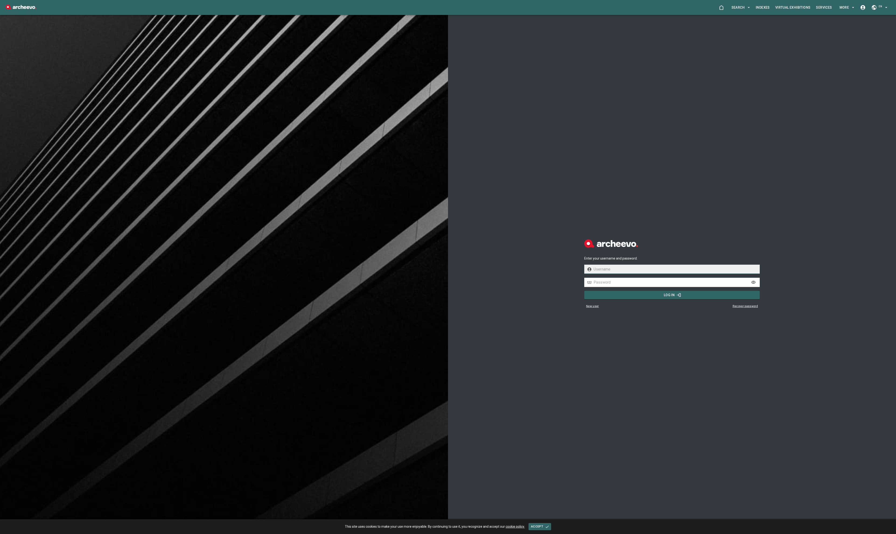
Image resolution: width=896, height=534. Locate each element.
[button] (740, 7)
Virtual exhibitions (793, 7)
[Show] (753, 282)
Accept (537, 526)
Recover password (745, 306)
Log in (669, 295)
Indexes (763, 7)
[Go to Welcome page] (721, 7)
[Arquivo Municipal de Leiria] (21, 8)
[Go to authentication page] (863, 7)
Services (824, 7)
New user (592, 306)
